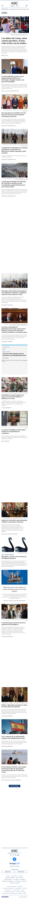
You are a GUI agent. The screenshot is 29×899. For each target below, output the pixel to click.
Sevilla (17, 5)
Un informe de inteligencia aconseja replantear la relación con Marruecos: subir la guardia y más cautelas (14, 150)
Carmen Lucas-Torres (5, 90)
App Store (8, 871)
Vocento (8, 876)
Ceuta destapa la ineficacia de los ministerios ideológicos (13, 623)
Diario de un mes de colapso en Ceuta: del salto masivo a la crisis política (14, 589)
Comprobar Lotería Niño (11, 886)
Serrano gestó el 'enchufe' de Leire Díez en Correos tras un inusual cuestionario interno (13, 114)
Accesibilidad (22, 879)
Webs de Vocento (23, 897)
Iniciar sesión (27, 5)
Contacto (21, 876)
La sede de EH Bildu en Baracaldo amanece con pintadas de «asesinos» (13, 431)
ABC (2, 441)
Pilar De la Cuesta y (5, 780)
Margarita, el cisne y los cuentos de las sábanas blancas (13, 557)
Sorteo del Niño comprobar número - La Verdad (12, 893)
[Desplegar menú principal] (2, 5)
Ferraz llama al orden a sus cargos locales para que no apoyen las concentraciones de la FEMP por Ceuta (13, 769)
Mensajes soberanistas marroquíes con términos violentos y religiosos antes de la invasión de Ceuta (14, 292)
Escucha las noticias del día (9, 891)
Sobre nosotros (14, 876)
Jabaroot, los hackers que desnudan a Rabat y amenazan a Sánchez (14, 521)
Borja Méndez (4, 159)
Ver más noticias (14, 786)
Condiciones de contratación (21, 881)
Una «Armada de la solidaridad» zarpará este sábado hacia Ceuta (13, 737)
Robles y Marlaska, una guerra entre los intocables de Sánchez (14, 706)
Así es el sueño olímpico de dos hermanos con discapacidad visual (14, 354)
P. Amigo (3, 407)
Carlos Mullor (4, 341)
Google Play (21, 871)
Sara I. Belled (17, 600)
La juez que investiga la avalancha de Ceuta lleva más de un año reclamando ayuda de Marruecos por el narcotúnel (13, 184)
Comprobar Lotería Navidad (7, 888)
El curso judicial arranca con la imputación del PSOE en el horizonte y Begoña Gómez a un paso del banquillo (12, 79)
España (4, 12)
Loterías (22, 889)
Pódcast (24, 893)
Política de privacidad (10, 877)
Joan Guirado (4, 636)
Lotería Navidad (18, 888)
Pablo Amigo (4, 746)
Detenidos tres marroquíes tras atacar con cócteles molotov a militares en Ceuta (12, 396)
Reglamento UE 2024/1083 (7, 881)
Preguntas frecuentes (20, 891)
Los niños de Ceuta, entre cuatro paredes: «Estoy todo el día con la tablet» (14, 41)
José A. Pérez (4, 554)
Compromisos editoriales (14, 882)
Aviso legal (16, 879)
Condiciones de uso (8, 879)
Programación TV (8, 889)
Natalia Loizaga (4, 55)
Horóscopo (24, 888)
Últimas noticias (16, 889)
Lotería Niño (20, 886)
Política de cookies (19, 877)
